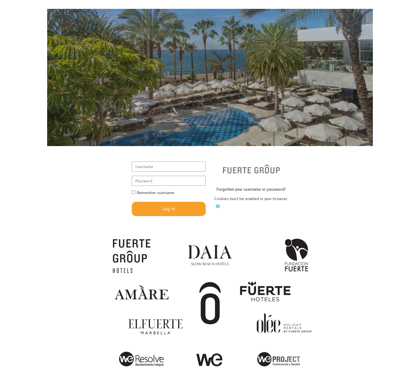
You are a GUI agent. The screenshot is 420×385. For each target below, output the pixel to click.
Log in (168, 209)
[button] (218, 205)
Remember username (155, 192)
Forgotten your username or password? (251, 189)
